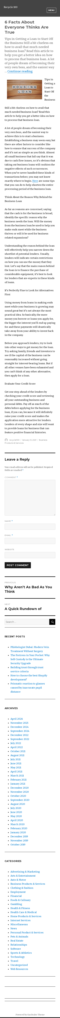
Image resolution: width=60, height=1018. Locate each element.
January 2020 (18, 832)
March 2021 (17, 775)
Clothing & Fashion (21, 887)
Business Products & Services (27, 883)
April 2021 (16, 771)
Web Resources (19, 969)
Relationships (18, 944)
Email (9, 535)
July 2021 (15, 759)
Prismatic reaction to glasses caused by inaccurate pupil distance (27, 687)
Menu (51, 10)
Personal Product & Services (27, 932)
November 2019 (19, 840)
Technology (17, 956)
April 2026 (16, 718)
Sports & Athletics (21, 952)
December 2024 (19, 726)
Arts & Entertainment (23, 875)
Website (9, 549)
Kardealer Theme (36, 1015)
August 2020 (17, 804)
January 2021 (17, 783)
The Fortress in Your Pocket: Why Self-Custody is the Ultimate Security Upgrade (30, 659)
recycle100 (14, 440)
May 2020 (16, 816)
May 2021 (15, 767)
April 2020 (16, 820)
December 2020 (19, 787)
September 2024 (19, 731)
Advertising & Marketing (25, 871)
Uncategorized (19, 965)
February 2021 (18, 779)
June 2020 (16, 812)
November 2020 (19, 791)
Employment (18, 891)
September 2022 (19, 739)
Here (35, 180)
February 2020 (18, 828)
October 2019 (17, 844)
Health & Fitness (20, 908)
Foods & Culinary (20, 900)
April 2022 (16, 747)
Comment (11, 477)
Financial (16, 896)
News (13, 928)
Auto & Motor (18, 879)
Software (15, 948)
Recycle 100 (10, 7)
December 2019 (19, 836)
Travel (14, 960)
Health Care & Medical (23, 912)
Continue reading (20, 71)
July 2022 (15, 743)
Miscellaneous (19, 924)
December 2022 (19, 735)
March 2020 (17, 824)
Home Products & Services (25, 916)
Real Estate (16, 940)
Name (9, 521)
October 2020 (18, 795)
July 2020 (15, 808)
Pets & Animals (19, 936)
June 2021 (15, 763)
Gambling (16, 904)
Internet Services (20, 920)
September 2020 (19, 799)
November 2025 (19, 722)
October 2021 (17, 751)
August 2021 (17, 755)
